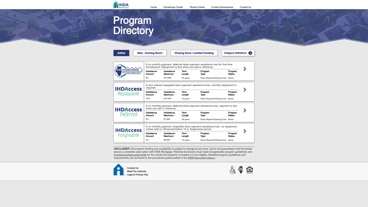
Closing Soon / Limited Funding (194, 52)
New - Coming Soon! (150, 52)
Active (121, 52)
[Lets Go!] (199, 71)
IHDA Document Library (201, 157)
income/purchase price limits (130, 154)
